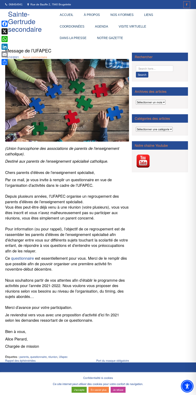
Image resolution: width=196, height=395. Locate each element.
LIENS (148, 14)
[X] (4, 31)
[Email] (4, 54)
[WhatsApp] (4, 39)
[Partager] (4, 62)
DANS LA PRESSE (73, 38)
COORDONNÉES (72, 26)
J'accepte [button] (79, 390)
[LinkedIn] (4, 47)
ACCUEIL (66, 14)
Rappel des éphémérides (20, 360)
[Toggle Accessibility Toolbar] (187, 386)
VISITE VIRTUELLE (132, 26)
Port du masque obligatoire (112, 360)
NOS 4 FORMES (122, 14)
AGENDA (101, 26)
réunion (52, 357)
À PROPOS (92, 14)
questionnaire (22, 258)
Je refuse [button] (118, 390)
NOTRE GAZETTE (110, 38)
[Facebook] (186, 4)
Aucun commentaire (35, 57)
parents (24, 357)
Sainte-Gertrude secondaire (25, 21)
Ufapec (63, 357)
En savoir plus (99, 390)
